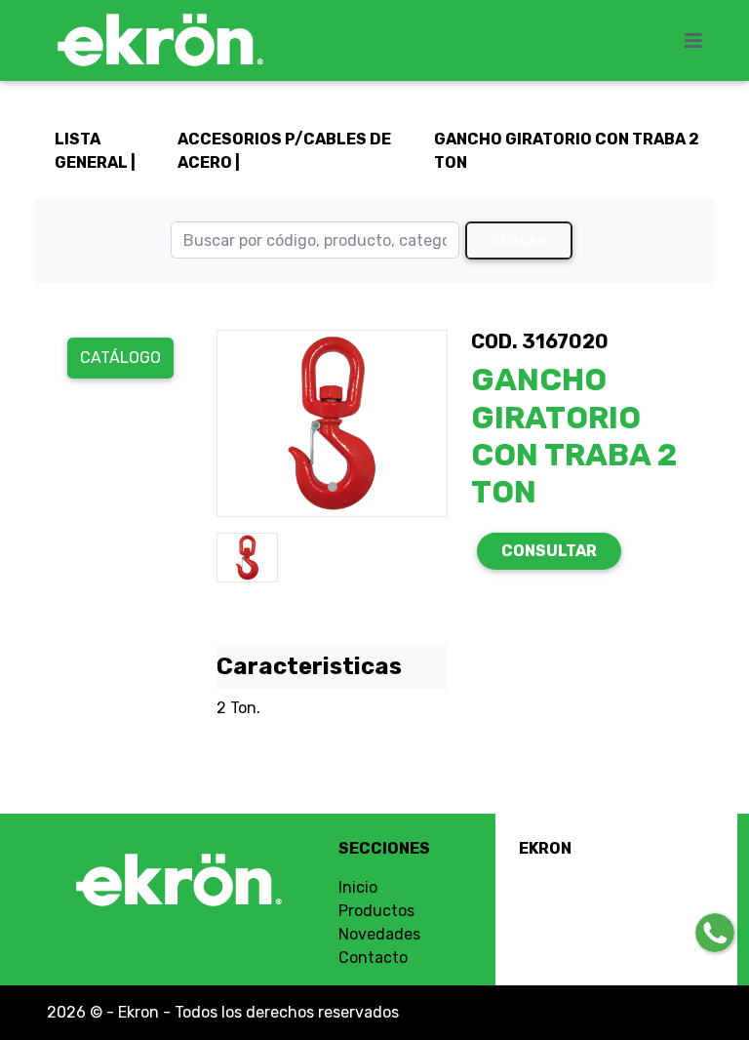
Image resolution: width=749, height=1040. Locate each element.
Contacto (373, 957)
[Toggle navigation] (699, 41)
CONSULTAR (549, 550)
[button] (234, 423)
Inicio (357, 887)
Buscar (519, 240)
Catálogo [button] (120, 357)
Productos (376, 910)
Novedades (379, 934)
